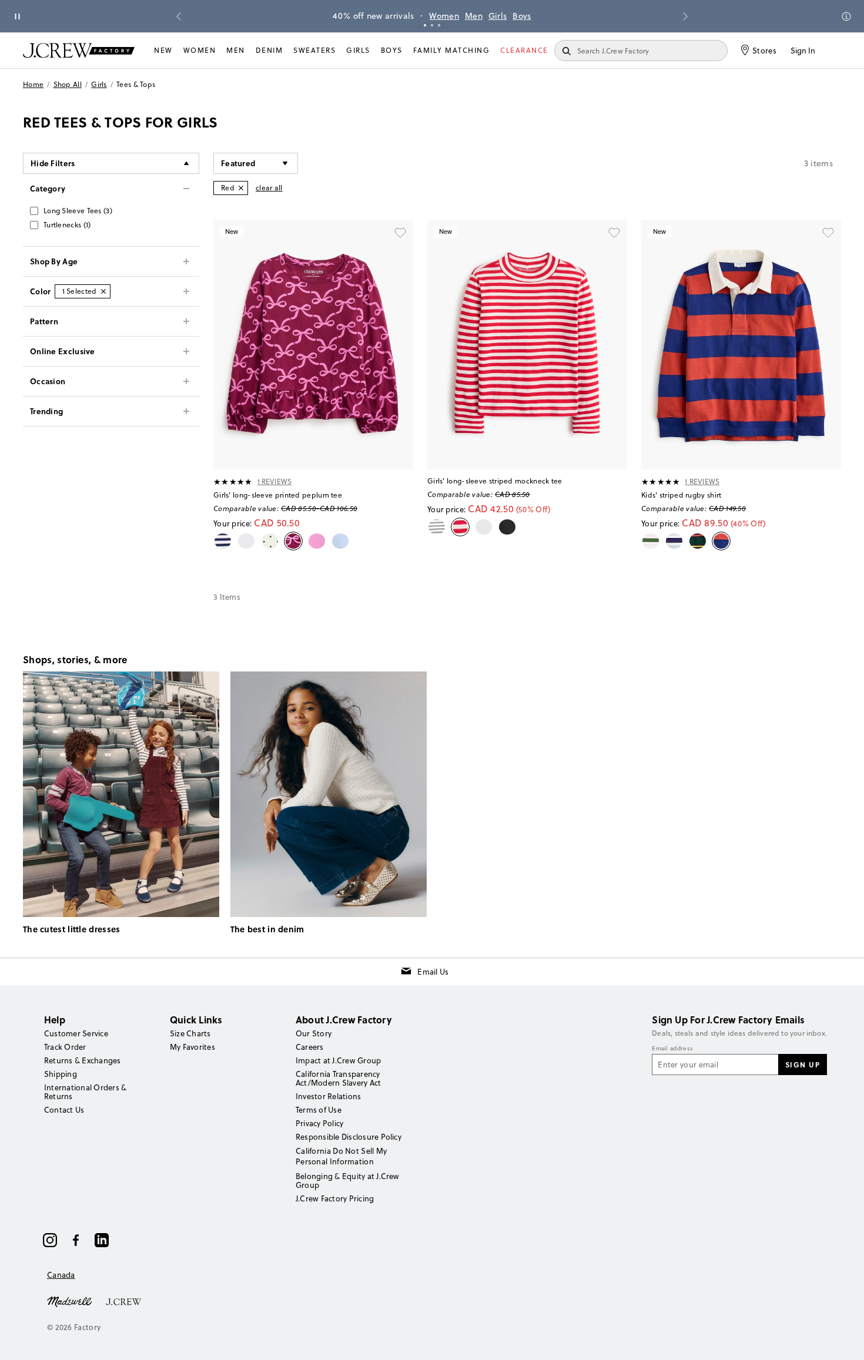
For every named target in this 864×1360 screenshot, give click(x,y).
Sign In (803, 50)
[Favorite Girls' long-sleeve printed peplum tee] (400, 233)
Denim (269, 50)
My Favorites (192, 1047)
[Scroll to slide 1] (425, 25)
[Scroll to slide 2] (432, 25)
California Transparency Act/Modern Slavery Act (338, 1078)
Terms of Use (318, 1109)
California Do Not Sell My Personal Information (341, 1156)
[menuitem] (163, 50)
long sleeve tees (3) (77, 211)
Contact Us (64, 1109)
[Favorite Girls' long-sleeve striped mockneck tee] (614, 233)
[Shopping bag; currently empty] (835, 50)
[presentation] (233, 481)
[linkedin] (102, 1240)
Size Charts (190, 1033)
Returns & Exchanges (82, 1060)
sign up (803, 1064)
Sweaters (314, 50)
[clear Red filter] (241, 188)
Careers (310, 1047)
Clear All (269, 188)
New (163, 50)
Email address (672, 1048)
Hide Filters (53, 163)
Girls (497, 16)
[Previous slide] (178, 16)
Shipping (60, 1074)
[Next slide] (685, 16)
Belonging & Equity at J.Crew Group (348, 1180)
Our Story (313, 1033)
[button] (255, 163)
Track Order (65, 1047)
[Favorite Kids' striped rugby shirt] (828, 233)
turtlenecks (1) (67, 225)
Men (474, 16)
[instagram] (50, 1240)
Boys (522, 16)
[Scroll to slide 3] (439, 25)
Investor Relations (328, 1096)
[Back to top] (843, 1339)
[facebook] (76, 1240)
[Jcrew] (123, 1300)
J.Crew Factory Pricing (335, 1198)
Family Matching (451, 50)
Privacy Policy (319, 1123)
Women (444, 16)
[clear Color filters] (103, 291)
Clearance (524, 50)
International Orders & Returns (85, 1092)
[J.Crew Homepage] (79, 50)
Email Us (432, 971)
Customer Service (76, 1033)
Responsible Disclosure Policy (348, 1136)
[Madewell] (69, 1300)
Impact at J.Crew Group (338, 1060)
